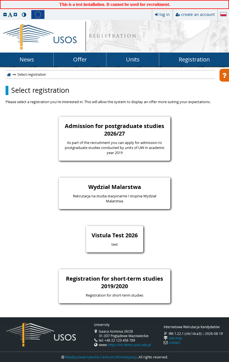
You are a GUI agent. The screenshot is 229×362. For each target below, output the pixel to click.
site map (175, 338)
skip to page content (1, 1)
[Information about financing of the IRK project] (37, 14)
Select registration (40, 90)
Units (133, 59)
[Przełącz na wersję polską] (223, 15)
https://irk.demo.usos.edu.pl (129, 344)
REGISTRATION (113, 36)
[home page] (9, 74)
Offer (80, 59)
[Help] (224, 75)
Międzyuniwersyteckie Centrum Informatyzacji (101, 357)
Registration (194, 59)
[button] (5, 14)
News (27, 59)
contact (174, 342)
